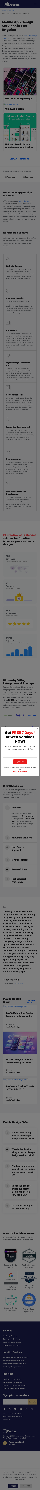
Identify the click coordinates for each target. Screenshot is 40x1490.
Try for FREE (20, 762)
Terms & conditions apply (20, 771)
